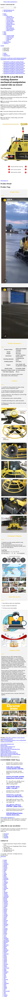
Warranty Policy (7, 42)
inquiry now (3, 831)
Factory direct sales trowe (6, 747)
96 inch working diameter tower (8, 746)
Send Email (3, 856)
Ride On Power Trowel (6, 755)
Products (5, 15)
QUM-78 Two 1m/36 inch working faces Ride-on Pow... (14, 795)
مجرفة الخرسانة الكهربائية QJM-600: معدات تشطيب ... (14, 805)
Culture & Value (10, 36)
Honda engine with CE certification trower (10, 749)
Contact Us (6, 43)
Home (4, 13)
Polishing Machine (10, 24)
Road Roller (9, 26)
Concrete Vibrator (10, 21)
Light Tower (9, 25)
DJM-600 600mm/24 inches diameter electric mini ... (14, 813)
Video (4, 33)
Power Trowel (9, 18)
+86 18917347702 (7, 11)
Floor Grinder (9, 22)
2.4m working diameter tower (7, 744)
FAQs (7, 40)
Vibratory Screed (10, 17)
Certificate (8, 39)
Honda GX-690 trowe (6, 750)
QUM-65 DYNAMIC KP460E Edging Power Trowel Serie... (15, 777)
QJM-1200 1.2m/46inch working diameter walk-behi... (15, 767)
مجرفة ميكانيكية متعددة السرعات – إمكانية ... (13, 787)
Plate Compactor (10, 27)
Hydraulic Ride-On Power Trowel (8, 751)
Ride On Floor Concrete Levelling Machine (10, 754)
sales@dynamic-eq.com (8, 10)
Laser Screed (9, 16)
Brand (4, 34)
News (4, 31)
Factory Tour (9, 38)
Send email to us (4, 180)
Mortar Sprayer (9, 30)
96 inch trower (4, 745)
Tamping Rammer (10, 29)
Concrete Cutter (9, 20)
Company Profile (10, 35)
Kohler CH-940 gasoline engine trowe (9, 753)
